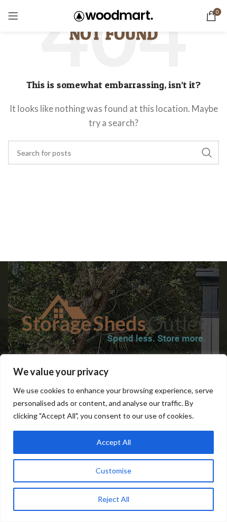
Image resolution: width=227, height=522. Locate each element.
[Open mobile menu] (13, 15)
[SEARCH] (207, 152)
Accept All (114, 442)
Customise (113, 470)
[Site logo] (113, 15)
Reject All (113, 499)
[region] (113, 438)
